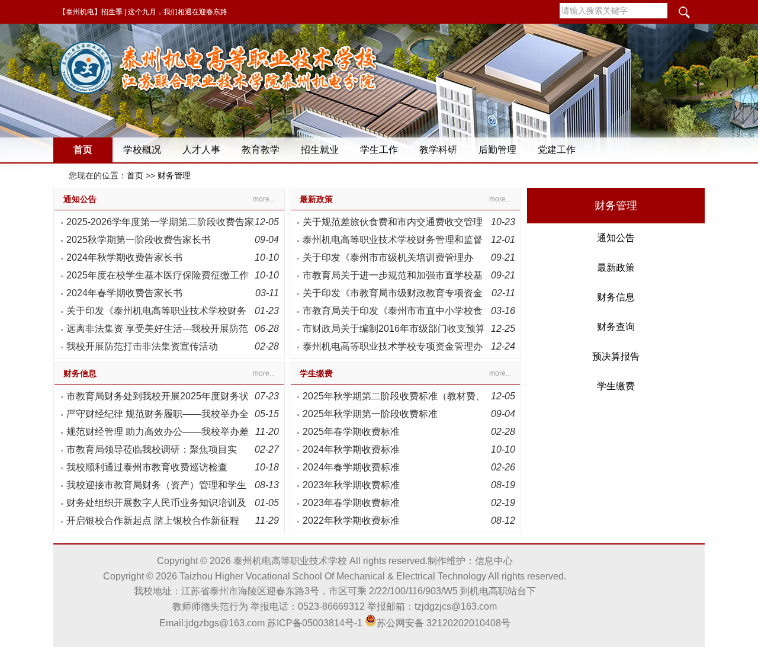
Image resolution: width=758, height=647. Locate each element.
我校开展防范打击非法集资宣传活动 (142, 346)
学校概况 (142, 150)
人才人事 (201, 150)
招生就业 (320, 150)
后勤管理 (497, 150)
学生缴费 (316, 373)
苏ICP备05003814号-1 (314, 623)
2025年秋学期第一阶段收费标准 (370, 414)
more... (264, 199)
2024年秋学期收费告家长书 (124, 257)
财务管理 (174, 175)
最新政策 (316, 199)
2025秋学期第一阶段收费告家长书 (138, 240)
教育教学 (261, 150)
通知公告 (80, 199)
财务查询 (616, 327)
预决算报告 (616, 356)
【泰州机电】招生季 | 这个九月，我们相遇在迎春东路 (143, 12)
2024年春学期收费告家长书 (124, 293)
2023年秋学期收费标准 (351, 485)
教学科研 (438, 150)
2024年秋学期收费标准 (351, 449)
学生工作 (379, 150)
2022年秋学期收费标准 (351, 520)
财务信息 (80, 373)
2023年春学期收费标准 (351, 503)
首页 (82, 150)
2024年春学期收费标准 (351, 467)
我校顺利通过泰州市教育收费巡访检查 (146, 467)
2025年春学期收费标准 (351, 432)
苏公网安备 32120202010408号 (443, 623)
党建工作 (557, 150)
